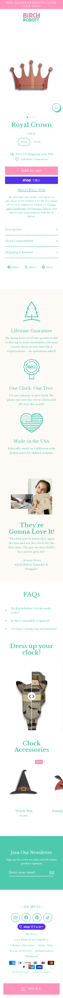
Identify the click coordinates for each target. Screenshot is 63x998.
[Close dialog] (59, 482)
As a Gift (16, 508)
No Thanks (16, 512)
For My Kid (17, 496)
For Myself (16, 502)
